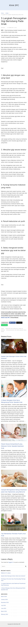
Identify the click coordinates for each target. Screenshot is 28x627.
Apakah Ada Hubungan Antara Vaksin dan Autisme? (13, 575)
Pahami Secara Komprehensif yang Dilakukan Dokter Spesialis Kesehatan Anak (12, 446)
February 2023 (4, 614)
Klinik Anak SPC (5, 317)
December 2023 (5, 602)
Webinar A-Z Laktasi (6, 573)
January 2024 (4, 599)
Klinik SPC (14, 5)
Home (2, 13)
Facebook (13, 322)
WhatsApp (5, 325)
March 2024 (4, 596)
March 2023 (4, 611)
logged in (10, 562)
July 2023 (3, 605)
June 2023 (3, 608)
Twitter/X (20, 322)
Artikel (7, 13)
